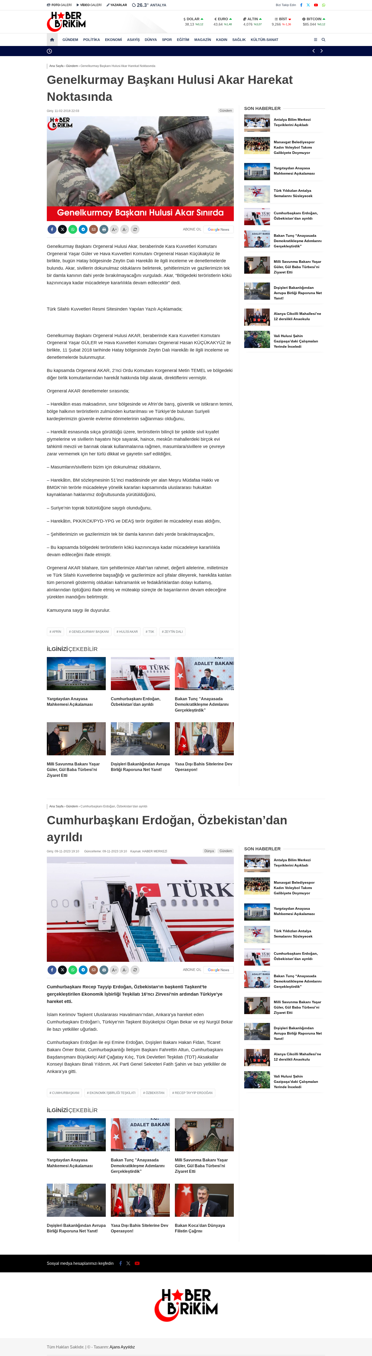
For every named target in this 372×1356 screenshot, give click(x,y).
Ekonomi (113, 40)
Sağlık (239, 40)
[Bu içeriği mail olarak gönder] (93, 229)
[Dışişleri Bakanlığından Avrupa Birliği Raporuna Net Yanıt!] (140, 740)
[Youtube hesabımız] (316, 5)
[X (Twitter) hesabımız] (308, 5)
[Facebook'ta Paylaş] (52, 229)
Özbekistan (155, 1093)
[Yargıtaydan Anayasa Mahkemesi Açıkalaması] (76, 674)
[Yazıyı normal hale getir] (135, 229)
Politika (91, 40)
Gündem (70, 40)
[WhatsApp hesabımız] (323, 5)
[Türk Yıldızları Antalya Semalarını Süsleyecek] (257, 201)
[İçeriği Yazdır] (103, 229)
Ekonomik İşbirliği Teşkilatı (112, 1093)
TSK (151, 632)
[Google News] (218, 229)
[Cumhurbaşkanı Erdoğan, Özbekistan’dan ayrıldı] (140, 674)
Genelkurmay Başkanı (90, 632)
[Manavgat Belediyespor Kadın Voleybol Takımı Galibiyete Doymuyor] (257, 153)
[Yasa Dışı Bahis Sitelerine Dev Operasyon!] (204, 740)
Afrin (56, 632)
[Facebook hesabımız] (301, 5)
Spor (167, 40)
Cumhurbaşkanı (65, 1093)
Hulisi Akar (128, 632)
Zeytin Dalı (173, 632)
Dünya (151, 40)
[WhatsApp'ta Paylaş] (72, 229)
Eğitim (183, 40)
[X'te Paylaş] (62, 229)
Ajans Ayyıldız (122, 1347)
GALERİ (62, 5)
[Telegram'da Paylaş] (83, 229)
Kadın (221, 40)
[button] (53, 39)
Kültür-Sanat (264, 40)
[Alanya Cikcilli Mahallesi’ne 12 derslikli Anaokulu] (257, 324)
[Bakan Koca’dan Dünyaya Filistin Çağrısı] (204, 1201)
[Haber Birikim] (66, 31)
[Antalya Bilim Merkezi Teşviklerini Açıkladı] (257, 130)
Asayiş (133, 40)
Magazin (202, 40)
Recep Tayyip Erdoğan (194, 1093)
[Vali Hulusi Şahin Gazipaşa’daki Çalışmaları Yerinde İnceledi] (257, 347)
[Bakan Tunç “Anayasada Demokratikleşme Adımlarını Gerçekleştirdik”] (204, 674)
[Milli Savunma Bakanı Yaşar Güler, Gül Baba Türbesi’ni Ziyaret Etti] (76, 740)
